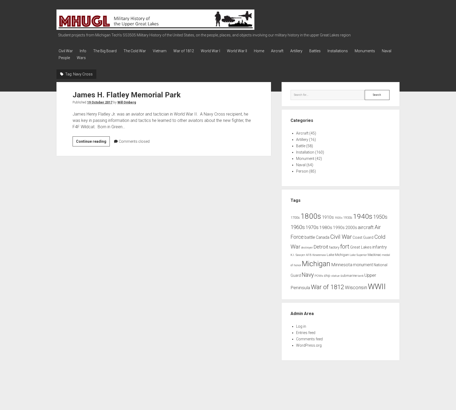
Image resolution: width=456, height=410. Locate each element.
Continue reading (93, 142)
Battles (315, 51)
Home (259, 51)
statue (335, 276)
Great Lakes (361, 247)
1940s (362, 216)
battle (310, 237)
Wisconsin (356, 287)
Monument (305, 158)
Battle (300, 146)
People (64, 58)
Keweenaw (319, 255)
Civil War (66, 51)
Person (302, 171)
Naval (386, 51)
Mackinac (374, 255)
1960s (298, 227)
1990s (339, 227)
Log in (301, 326)
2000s (351, 227)
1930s (347, 218)
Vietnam (160, 51)
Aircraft (277, 51)
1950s (380, 217)
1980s (325, 227)
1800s (311, 216)
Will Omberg (126, 102)
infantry (379, 247)
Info (83, 51)
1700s (295, 218)
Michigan (316, 264)
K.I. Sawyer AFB (301, 255)
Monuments (365, 51)
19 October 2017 (99, 102)
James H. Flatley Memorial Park (126, 94)
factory (334, 247)
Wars (81, 58)
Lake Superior (358, 255)
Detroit (321, 247)
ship (327, 276)
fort (344, 246)
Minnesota (341, 264)
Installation (305, 152)
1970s (312, 227)
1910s (328, 217)
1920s (339, 218)
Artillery (296, 51)
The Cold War (135, 51)
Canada (322, 237)
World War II (237, 51)
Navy (308, 274)
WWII (377, 286)
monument (363, 265)
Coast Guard (363, 237)
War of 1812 (183, 51)
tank (361, 276)
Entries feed (305, 333)
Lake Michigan (338, 255)
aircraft (366, 227)
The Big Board (105, 51)
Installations (337, 51)
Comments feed (309, 339)
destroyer (307, 247)
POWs (319, 276)
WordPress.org (309, 345)
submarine (348, 276)
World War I (210, 51)
